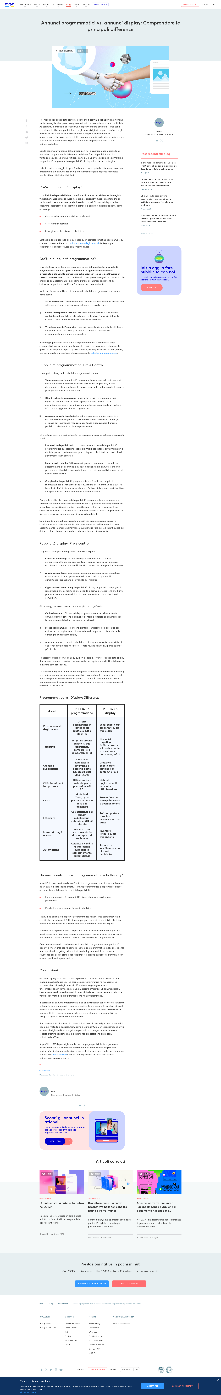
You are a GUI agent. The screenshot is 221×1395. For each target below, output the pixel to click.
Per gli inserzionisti (48, 1328)
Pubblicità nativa (96, 1336)
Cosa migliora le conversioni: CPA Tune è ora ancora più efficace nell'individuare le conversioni (157, 182)
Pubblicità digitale (47, 1075)
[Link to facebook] (42, 1370)
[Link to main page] (9, 4)
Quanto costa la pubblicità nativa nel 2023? (62, 1205)
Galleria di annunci (96, 1344)
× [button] (218, 1380)
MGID (53, 1091)
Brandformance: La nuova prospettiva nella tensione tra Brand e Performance (107, 1206)
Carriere (68, 1336)
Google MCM (94, 1349)
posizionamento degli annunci (84, 243)
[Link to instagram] (56, 1370)
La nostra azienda (72, 1323)
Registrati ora (60, 1054)
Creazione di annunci (65, 1075)
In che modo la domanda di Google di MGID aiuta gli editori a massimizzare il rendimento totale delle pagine (159, 165)
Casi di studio (95, 1328)
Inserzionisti (111, 37)
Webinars (93, 1332)
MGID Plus (93, 1353)
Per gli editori (46, 1323)
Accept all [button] (152, 1386)
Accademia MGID (96, 1340)
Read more (37, 1389)
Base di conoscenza (121, 1323)
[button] (52, 1316)
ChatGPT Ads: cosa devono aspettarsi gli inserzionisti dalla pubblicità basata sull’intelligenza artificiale (157, 200)
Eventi (67, 1344)
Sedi (66, 1332)
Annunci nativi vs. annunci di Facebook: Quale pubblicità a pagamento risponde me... (156, 1206)
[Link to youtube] (61, 1370)
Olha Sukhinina (46, 1234)
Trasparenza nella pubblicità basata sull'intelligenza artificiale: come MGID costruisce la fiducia (158, 218)
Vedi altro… (148, 234)
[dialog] (110, 1386)
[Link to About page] (165, 1370)
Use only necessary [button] (182, 1386)
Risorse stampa (71, 1340)
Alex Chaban (94, 1238)
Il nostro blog (94, 1323)
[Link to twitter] (46, 1370)
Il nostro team (71, 1328)
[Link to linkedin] (51, 1370)
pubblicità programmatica (104, 353)
